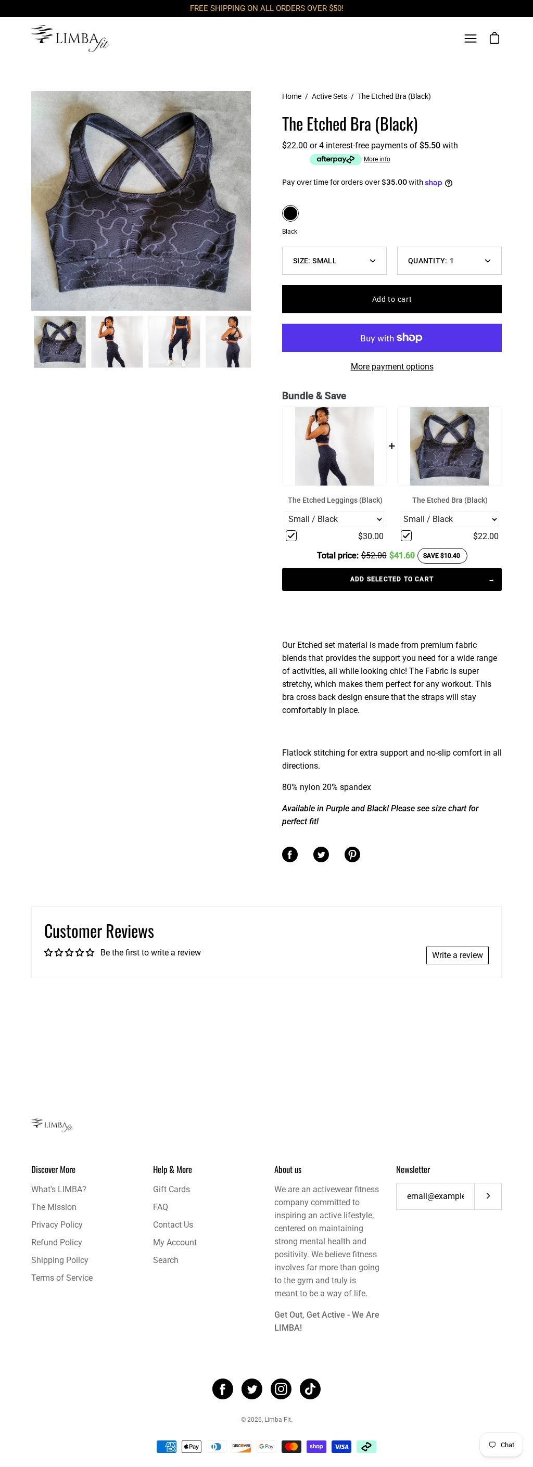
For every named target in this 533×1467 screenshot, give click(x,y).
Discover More (53, 1169)
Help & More (172, 1169)
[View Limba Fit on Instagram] (281, 1389)
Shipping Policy (59, 1260)
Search (166, 1260)
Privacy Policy (57, 1225)
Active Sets (329, 96)
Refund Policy (56, 1242)
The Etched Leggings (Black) (335, 500)
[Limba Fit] (70, 38)
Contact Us (173, 1225)
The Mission (54, 1207)
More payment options (392, 367)
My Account (175, 1242)
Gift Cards (171, 1189)
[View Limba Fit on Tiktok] (310, 1389)
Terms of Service (62, 1278)
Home (291, 96)
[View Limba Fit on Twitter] (252, 1389)
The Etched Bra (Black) (450, 500)
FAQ (160, 1207)
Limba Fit (277, 1419)
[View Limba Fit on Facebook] (222, 1389)
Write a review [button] (457, 955)
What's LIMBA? (58, 1189)
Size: (315, 261)
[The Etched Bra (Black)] (60, 342)
